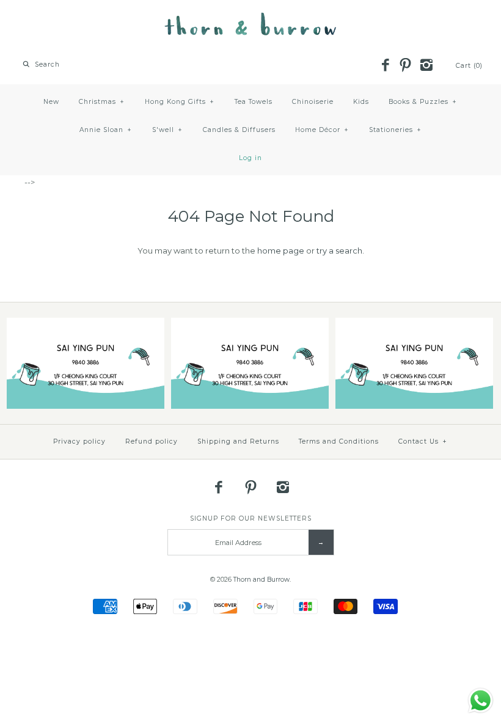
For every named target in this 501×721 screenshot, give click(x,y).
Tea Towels (253, 102)
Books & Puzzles (423, 102)
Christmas (102, 102)
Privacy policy (79, 441)
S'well (167, 130)
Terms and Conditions (339, 441)
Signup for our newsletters (251, 518)
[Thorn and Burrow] (250, 18)
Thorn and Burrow (261, 580)
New (51, 102)
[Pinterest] (406, 66)
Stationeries (395, 130)
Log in (250, 158)
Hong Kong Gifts (179, 102)
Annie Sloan (105, 130)
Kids (361, 102)
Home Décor (322, 130)
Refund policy (151, 441)
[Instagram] (426, 66)
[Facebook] (385, 66)
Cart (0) (469, 66)
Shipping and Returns (238, 441)
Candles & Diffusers (239, 130)
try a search (339, 250)
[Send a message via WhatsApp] (480, 700)
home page (280, 250)
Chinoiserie (313, 102)
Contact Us (422, 441)
